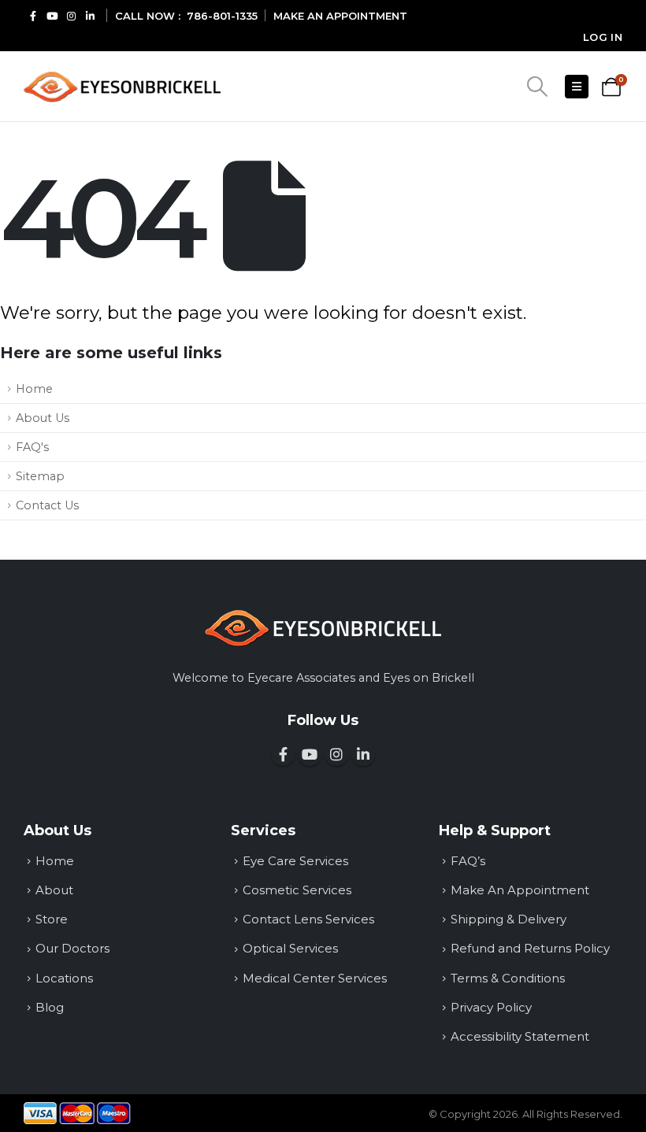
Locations (64, 978)
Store (51, 919)
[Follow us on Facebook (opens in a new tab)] (33, 15)
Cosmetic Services (297, 889)
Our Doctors (72, 948)
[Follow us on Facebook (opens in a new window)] (283, 754)
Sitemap (40, 476)
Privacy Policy (491, 1007)
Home (34, 389)
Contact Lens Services (308, 919)
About (54, 889)
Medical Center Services (315, 978)
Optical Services (290, 948)
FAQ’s (468, 860)
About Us (42, 418)
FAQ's (32, 447)
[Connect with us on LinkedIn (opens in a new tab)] (89, 15)
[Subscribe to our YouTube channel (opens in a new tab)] (52, 15)
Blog (49, 1007)
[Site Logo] (122, 87)
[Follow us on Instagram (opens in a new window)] (336, 754)
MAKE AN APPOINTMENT (340, 15)
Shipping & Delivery (508, 919)
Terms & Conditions (508, 978)
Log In (602, 37)
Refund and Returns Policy (530, 948)
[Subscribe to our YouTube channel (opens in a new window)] (309, 754)
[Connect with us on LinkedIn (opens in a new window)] (363, 754)
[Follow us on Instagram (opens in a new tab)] (70, 15)
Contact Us (47, 505)
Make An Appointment (520, 889)
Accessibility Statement (520, 1036)
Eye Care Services (295, 860)
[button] (537, 86)
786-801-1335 (222, 15)
